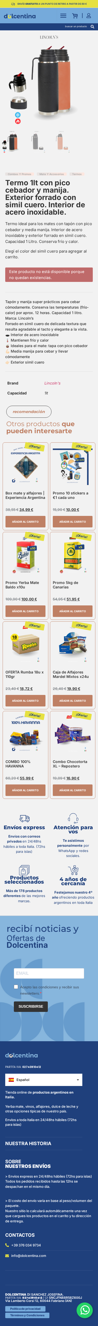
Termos (77, 174)
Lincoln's (52, 383)
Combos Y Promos (19, 174)
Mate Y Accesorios (51, 174)
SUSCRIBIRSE (31, 1006)
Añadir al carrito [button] (25, 521)
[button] (92, 27)
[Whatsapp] (85, 1310)
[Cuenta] (90, 15)
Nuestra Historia (28, 1143)
